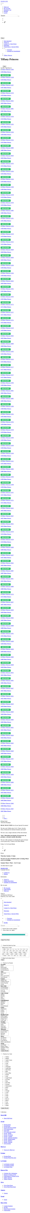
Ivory (7, 1094)
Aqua (7, 1065)
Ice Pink (8, 1079)
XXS (5, 955)
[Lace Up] (5, 990)
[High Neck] (5, 1026)
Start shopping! (8, 902)
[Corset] (6, 984)
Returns (6, 874)
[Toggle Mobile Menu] (1, 898)
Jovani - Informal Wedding (10, 1137)
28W (16, 954)
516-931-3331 (4, 1)
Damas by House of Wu (10, 1174)
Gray (7, 1102)
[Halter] (5, 1024)
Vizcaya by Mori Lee (9, 1150)
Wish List (6, 7)
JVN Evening (7, 1143)
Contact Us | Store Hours (10, 908)
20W (24, 952)
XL (21, 955)
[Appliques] (4, 1002)
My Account (7, 8)
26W (12, 954)
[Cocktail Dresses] (7, 970)
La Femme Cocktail (9, 1164)
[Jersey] (3, 1013)
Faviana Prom (7, 1156)
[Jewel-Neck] (5, 1027)
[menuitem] (16, 7)
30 (4, 952)
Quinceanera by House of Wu (11, 1176)
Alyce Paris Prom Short (10, 1187)
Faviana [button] (3, 1153)
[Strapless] (5, 1049)
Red (7, 1089)
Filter (4, 66)
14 (4, 950)
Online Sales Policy (9, 881)
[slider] (26, 934)
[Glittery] (3, 994)
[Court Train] (4, 1020)
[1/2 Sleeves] (5, 1037)
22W (3, 954)
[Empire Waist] (4, 1032)
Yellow (7, 1057)
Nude (7, 1095)
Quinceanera (7, 1210)
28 (26, 950)
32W (25, 954)
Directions (6, 911)
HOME (6, 922)
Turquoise (8, 1066)
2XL (25, 955)
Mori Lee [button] (3, 1146)
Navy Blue (8, 1073)
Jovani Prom (7, 1126)
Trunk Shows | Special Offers (11, 913)
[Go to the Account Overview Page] (1, 4)
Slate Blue (8, 1069)
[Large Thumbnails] (2, 64)
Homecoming (7, 1124)
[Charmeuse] (3, 1009)
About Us (6, 879)
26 (23, 950)
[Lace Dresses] (5, 977)
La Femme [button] (3, 1161)
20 (13, 950)
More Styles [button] (4, 1202)
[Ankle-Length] (4, 1016)
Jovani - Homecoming (9, 1139)
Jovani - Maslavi (8, 1140)
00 (8, 949)
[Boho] (5, 974)
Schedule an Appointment (10, 882)
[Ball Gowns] (5, 973)
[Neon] (3, 997)
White (7, 1105)
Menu (2, 38)
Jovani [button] (2, 1121)
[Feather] (3, 1011)
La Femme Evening (9, 1165)
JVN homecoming (8, 1129)
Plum (7, 1087)
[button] (8, 41)
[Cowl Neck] (5, 1023)
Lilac (7, 1076)
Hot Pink (8, 1082)
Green (7, 1061)
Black (7, 1100)
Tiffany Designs (8, 1177)
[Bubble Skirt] (6, 980)
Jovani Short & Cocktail (10, 1127)
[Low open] (5, 991)
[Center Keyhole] (6, 983)
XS (9, 955)
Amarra (6, 1193)
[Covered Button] (5, 987)
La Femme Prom (8, 1167)
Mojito (7, 1058)
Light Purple (9, 1078)
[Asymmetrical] (4, 1017)
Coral (7, 1092)
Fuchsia (7, 1084)
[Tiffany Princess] (7, 69)
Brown (7, 1099)
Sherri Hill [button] (3, 1115)
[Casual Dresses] (7, 968)
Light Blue (8, 1068)
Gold (7, 1097)
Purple (7, 1074)
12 (27, 949)
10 (24, 949)
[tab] (15, 1115)
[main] (15, 438)
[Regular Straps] (5, 1046)
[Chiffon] (3, 1010)
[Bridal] (7, 966)
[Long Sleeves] (5, 1040)
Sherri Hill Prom (8, 1118)
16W (15, 952)
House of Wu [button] (4, 1170)
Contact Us (7, 872)
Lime (7, 1063)
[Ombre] (3, 998)
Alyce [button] (2, 1182)
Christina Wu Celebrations (10, 1173)
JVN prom (6, 1130)
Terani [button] (2, 1196)
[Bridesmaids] (7, 967)
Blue (7, 1071)
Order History (7, 889)
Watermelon (9, 1086)
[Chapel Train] (4, 1019)
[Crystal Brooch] (4, 1006)
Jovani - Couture (8, 1136)
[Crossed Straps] (5, 989)
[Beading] (4, 1003)
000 (4, 949)
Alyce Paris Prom (8, 1185)
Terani (5, 1199)
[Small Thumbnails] (1, 64)
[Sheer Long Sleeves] (5, 1042)
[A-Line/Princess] (4, 1030)
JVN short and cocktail (9, 1132)
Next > (5, 818)
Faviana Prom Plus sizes (10, 1157)
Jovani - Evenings (8, 1135)
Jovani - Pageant (8, 1142)
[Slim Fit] (4, 1034)
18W (20, 952)
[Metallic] (3, 996)
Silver (7, 1103)
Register (6, 11)
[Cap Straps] (5, 1045)
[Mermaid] (4, 1033)
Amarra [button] (3, 1190)
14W (11, 952)
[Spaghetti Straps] (5, 1047)
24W (7, 954)
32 (7, 952)
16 (7, 950)
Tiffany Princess (8, 55)
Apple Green (9, 1060)
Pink (7, 1081)
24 (20, 950)
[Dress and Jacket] (5, 976)
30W (21, 954)
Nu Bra (6, 1207)
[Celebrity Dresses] (6, 981)
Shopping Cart (7, 10)
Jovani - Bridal (7, 1133)
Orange (7, 1090)
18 (10, 950)
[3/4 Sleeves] (5, 1039)
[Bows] (4, 1004)
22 (17, 950)
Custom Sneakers (8, 1206)
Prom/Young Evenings (9, 1209)
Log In (5, 12)
